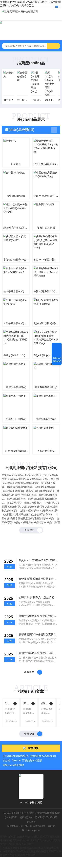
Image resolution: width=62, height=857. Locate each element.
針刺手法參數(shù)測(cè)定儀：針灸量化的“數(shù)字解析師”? (8, 703)
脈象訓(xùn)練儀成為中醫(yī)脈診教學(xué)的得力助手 (26, 703)
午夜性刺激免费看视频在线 (15, 847)
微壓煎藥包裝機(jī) (46, 419)
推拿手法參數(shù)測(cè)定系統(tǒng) (15, 291)
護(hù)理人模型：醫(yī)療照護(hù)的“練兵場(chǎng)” (44, 703)
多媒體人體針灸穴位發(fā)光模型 (15, 259)
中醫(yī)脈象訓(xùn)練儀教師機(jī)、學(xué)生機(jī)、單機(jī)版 (15, 355)
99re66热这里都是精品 (28, 851)
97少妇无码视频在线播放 (22, 855)
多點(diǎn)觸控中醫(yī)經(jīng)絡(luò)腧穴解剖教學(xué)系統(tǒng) (46, 259)
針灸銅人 (9, 99)
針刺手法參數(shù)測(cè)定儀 (15, 323)
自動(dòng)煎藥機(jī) (16, 450)
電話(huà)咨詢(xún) (56, 359)
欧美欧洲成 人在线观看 (43, 847)
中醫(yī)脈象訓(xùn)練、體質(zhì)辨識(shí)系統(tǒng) (46, 291)
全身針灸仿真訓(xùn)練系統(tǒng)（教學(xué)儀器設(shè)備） (46, 163)
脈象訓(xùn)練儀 (46, 227)
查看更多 (29, 530)
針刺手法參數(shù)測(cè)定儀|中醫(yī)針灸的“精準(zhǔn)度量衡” (38, 616)
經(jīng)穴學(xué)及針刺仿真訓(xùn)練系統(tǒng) (50, 99)
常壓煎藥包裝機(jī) (16, 387)
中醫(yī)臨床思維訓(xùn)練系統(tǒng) (36, 99)
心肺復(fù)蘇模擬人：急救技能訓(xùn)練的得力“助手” (38, 597)
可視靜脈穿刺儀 (46, 450)
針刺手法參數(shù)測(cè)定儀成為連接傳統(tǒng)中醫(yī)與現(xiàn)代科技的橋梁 (38, 653)
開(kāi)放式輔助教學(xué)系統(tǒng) (46, 323)
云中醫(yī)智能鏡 (22, 99)
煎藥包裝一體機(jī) (16, 419)
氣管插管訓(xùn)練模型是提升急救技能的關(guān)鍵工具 (38, 578)
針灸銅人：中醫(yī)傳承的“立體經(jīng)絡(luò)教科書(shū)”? (38, 560)
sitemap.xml (33, 830)
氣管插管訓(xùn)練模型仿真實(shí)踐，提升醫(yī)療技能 (38, 634)
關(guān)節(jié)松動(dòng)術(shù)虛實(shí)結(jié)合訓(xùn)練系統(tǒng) (46, 355)
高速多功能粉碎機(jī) (46, 387)
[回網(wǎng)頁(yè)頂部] (56, 346)
